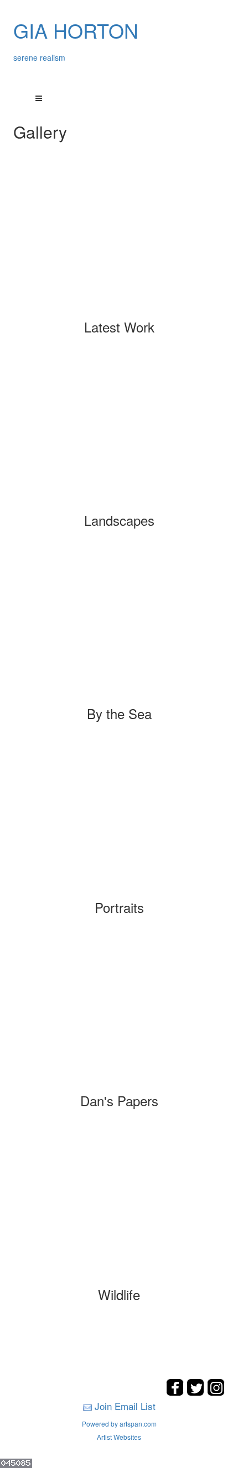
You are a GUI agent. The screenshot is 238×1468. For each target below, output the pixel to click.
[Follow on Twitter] (197, 1393)
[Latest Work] (119, 240)
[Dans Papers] (119, 1013)
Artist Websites (119, 1436)
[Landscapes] (119, 433)
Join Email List (125, 1406)
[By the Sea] (119, 626)
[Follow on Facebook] (176, 1393)
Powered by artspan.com (119, 1423)
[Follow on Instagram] (216, 1393)
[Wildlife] (119, 1207)
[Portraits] (119, 820)
